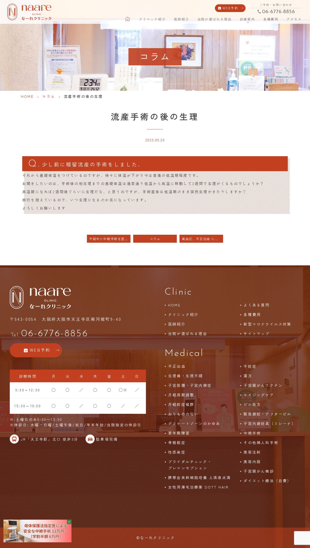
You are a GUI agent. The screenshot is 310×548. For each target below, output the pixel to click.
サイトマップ (257, 333)
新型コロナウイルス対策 (267, 324)
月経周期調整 (181, 394)
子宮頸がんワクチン (263, 385)
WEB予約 (231, 8)
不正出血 (177, 366)
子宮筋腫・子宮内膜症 (190, 385)
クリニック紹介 (152, 19)
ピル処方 (252, 404)
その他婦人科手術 (261, 442)
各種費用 (270, 19)
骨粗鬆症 (177, 442)
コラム (48, 96)
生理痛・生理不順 (185, 375)
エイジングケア (259, 394)
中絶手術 (252, 433)
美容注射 (252, 452)
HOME (128, 19)
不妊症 (250, 366)
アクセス (294, 19)
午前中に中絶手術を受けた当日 (109, 238)
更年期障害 (179, 433)
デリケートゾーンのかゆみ (194, 423)
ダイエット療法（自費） (267, 480)
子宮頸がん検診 (259, 471)
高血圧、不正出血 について (202, 238)
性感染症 (177, 452)
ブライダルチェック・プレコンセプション (190, 465)
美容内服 (252, 461)
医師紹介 (181, 19)
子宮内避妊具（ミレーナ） (270, 423)
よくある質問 (257, 305)
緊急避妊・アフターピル (267, 414)
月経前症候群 (181, 404)
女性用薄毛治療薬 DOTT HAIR (198, 487)
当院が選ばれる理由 (214, 19)
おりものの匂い (183, 414)
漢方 (248, 375)
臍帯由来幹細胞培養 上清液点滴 (199, 477)
